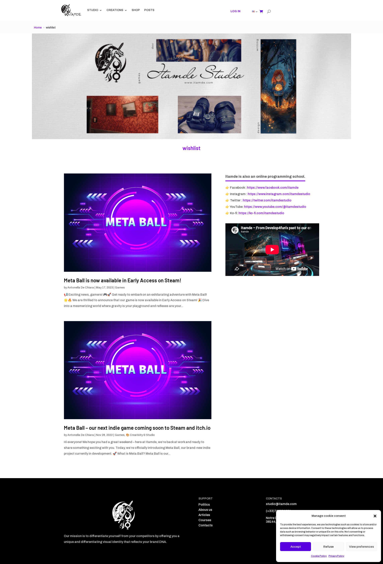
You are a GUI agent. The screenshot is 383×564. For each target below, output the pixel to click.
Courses (204, 520)
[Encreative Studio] (71, 10)
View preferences (361, 546)
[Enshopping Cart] (261, 11)
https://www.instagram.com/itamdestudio (279, 194)
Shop (136, 10)
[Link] (253, 11)
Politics (204, 504)
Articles (204, 515)
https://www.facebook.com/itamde (272, 187)
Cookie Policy (319, 556)
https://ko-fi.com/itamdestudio (261, 213)
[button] (375, 516)
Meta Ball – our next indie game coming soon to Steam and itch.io (137, 428)
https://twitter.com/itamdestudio (267, 200)
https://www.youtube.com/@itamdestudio (275, 206)
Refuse (328, 546)
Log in (236, 11)
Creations (115, 10)
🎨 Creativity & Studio (140, 435)
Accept (295, 546)
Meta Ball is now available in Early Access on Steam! (122, 280)
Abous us (205, 509)
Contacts (205, 525)
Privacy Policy (336, 556)
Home (38, 27)
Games (120, 287)
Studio (92, 10)
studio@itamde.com (281, 504)
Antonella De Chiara (80, 287)
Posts (149, 10)
